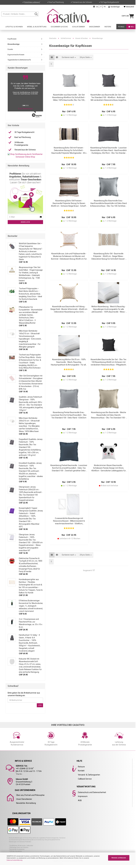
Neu (132, 27)
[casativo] (68, 16)
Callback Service (85, 779)
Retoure (81, 767)
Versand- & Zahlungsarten (89, 775)
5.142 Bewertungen (25, 109)
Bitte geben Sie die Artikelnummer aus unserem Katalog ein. (24, 694)
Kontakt (81, 771)
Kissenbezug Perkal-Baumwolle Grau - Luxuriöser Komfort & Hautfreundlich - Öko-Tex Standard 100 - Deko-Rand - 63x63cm (69, 415)
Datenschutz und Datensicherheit (92, 792)
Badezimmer (94, 27)
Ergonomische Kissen (16, 55)
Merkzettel (129, 7)
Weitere (107, 27)
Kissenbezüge (14, 44)
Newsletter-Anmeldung (26, 803)
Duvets (10, 49)
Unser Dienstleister (24, 799)
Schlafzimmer (78, 27)
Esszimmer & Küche (59, 27)
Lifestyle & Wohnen (14, 27)
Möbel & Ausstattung (36, 27)
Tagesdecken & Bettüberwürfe (19, 60)
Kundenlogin (115, 7)
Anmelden (25, 222)
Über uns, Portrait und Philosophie (30, 795)
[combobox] (85, 57)
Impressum (83, 796)
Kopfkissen (12, 39)
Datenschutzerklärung (14, 860)
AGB (80, 800)
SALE (122, 27)
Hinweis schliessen (118, 858)
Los (40, 705)
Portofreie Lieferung (32, 2)
